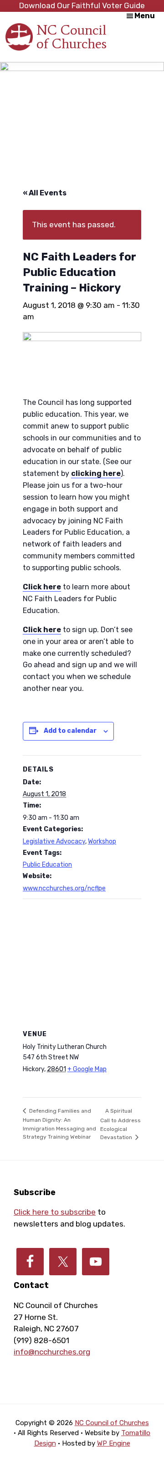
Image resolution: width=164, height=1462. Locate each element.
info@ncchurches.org (52, 1351)
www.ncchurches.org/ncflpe (64, 888)
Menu (144, 15)
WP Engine (113, 1443)
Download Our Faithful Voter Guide (82, 5)
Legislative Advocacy (54, 841)
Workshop (102, 841)
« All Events (45, 193)
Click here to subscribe (55, 1212)
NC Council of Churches (71, 36)
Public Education (47, 865)
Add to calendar (70, 731)
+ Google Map (87, 1069)
